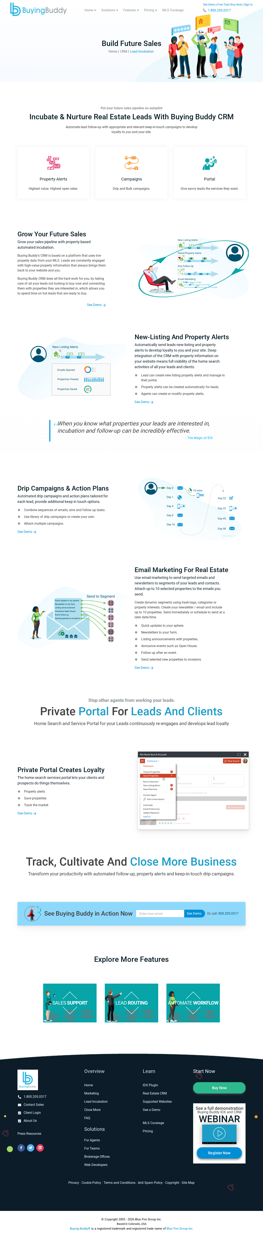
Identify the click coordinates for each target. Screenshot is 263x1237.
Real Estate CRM (155, 1093)
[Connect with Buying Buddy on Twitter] (30, 1148)
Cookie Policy (91, 1183)
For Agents (92, 1140)
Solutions (108, 10)
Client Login (32, 1113)
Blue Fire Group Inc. (180, 1228)
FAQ (87, 1118)
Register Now (219, 1153)
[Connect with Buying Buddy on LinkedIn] (40, 1148)
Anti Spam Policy (150, 1183)
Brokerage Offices (97, 1157)
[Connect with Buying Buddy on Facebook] (21, 1148)
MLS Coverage (172, 10)
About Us (30, 1121)
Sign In (248, 4)
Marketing (91, 1093)
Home (88, 10)
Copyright (172, 1183)
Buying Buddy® (80, 1228)
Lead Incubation (96, 1102)
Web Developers (95, 1165)
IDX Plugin (150, 1085)
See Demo (209, 4)
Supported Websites (157, 1102)
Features (129, 10)
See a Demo (151, 1110)
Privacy (73, 1183)
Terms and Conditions (119, 1183)
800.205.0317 (228, 913)
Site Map (188, 1183)
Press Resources (29, 1134)
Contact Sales (34, 1105)
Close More (92, 1110)
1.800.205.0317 (219, 10)
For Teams (92, 1148)
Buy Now (236, 4)
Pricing (149, 10)
